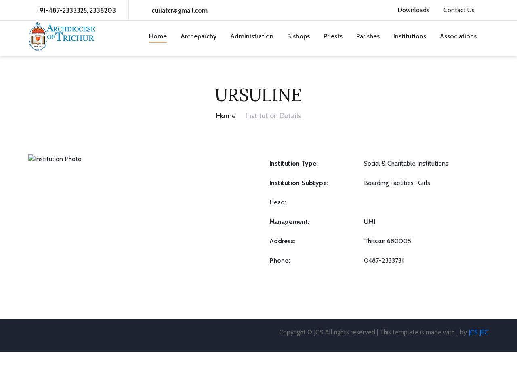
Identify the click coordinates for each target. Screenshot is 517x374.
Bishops (298, 36)
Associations (458, 36)
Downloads (412, 10)
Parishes (368, 36)
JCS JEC (479, 332)
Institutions (409, 36)
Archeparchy (198, 36)
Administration (251, 36)
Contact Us (458, 10)
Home (158, 36)
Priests (333, 36)
